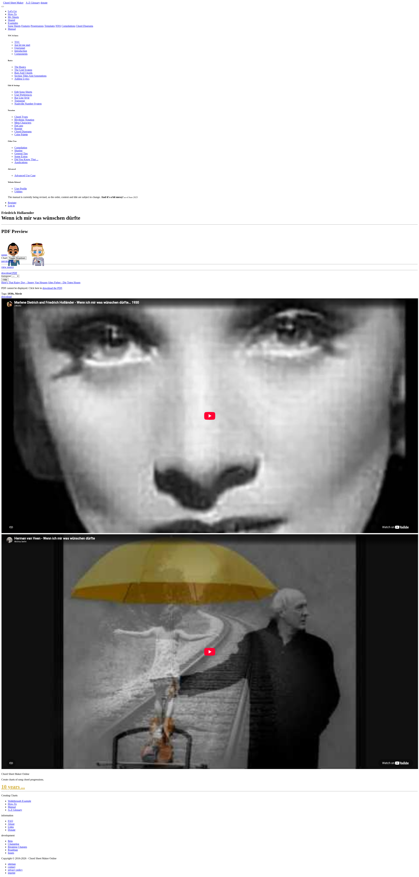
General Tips (21, 153)
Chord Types (21, 116)
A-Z (33, 2)
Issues (11, 852)
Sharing (18, 150)
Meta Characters (22, 122)
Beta (10, 841)
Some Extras (20, 156)
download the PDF (52, 288)
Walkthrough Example (19, 801)
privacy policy (15, 869)
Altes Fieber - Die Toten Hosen (64, 282)
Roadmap (13, 849)
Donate (11, 829)
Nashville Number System (28, 103)
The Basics (20, 67)
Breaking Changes (17, 847)
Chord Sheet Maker (13, 2)
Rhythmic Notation (24, 119)
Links (11, 827)
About (11, 824)
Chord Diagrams (84, 26)
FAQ (10, 821)
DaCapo (18, 125)
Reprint (18, 128)
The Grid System (23, 70)
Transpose (19, 100)
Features (25, 26)
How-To (12, 14)
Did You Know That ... (26, 159)
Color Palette (21, 134)
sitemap (12, 864)
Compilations (68, 26)
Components (20, 53)
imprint (11, 872)
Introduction (20, 51)
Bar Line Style (21, 97)
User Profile (20, 188)
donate (44, 2)
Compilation (20, 147)
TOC (17, 42)
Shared (11, 20)
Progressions (37, 26)
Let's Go (12, 11)
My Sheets (13, 17)
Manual (12, 29)
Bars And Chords (23, 72)
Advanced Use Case (25, 175)
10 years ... (13, 787)
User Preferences (23, 94)
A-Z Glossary (15, 809)
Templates (49, 26)
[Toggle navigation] (2, 6)
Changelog (13, 844)
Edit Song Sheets (23, 91)
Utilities (18, 191)
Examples (13, 23)
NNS (58, 26)
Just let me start (22, 45)
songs (4, 254)
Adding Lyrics (21, 78)
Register (12, 202)
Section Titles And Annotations (30, 75)
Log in (11, 205)
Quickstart (19, 48)
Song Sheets (14, 26)
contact (11, 867)
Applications (20, 162)
